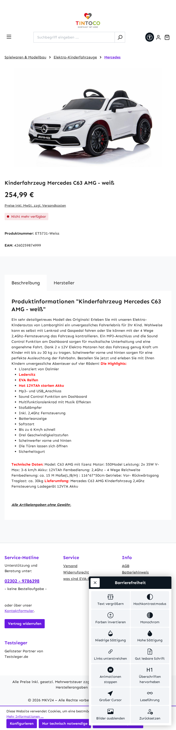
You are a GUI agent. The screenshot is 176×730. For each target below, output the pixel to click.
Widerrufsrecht (76, 572)
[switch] (110, 600)
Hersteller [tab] (64, 282)
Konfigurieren (21, 723)
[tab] (26, 283)
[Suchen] (120, 37)
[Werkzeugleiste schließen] (95, 582)
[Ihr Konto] (158, 37)
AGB (125, 566)
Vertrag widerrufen (24, 623)
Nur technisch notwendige (65, 723)
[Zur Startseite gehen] (88, 20)
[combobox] (74, 37)
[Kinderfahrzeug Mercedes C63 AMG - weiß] (88, 117)
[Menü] (9, 36)
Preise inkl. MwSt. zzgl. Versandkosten (35, 205)
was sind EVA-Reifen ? (82, 578)
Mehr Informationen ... (25, 716)
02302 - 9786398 (22, 581)
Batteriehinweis (135, 572)
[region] (88, 117)
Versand (70, 566)
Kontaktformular (19, 611)
